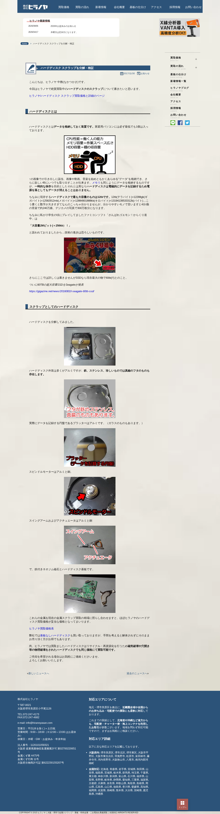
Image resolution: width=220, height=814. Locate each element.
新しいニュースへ (39, 673)
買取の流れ (82, 7)
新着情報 (100, 7)
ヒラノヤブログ (179, 89)
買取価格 (63, 7)
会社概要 (119, 7)
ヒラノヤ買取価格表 (41, 628)
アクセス (156, 7)
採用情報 (174, 7)
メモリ (96, 182)
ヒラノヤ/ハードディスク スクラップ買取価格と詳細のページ (67, 95)
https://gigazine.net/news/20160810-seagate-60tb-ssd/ (61, 291)
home (24, 44)
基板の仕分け (138, 7)
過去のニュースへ (137, 673)
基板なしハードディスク (55, 635)
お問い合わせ (193, 7)
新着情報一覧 (178, 82)
